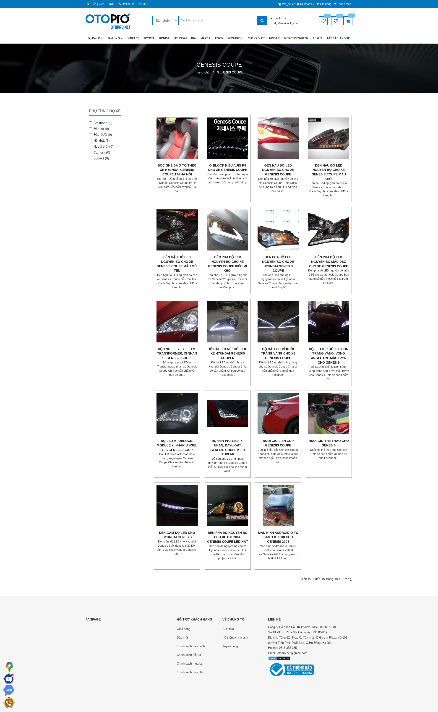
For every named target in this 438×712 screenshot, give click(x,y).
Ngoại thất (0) (103, 146)
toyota (294, 23)
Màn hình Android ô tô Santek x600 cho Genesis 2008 (278, 537)
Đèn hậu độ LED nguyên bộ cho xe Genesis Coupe (278, 170)
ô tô (286, 23)
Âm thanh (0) (103, 123)
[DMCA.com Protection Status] (279, 658)
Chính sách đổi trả (189, 655)
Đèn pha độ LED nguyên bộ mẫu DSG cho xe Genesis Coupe (328, 261)
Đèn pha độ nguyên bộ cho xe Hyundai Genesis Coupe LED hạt (227, 537)
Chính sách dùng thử (191, 672)
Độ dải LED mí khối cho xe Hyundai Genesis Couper (228, 353)
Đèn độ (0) (101, 128)
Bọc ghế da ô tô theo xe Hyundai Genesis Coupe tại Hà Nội (177, 170)
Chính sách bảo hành (191, 646)
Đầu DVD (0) (103, 134)
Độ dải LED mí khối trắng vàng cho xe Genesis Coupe (278, 353)
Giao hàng (183, 629)
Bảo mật (182, 637)
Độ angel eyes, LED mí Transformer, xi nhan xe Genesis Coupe (177, 353)
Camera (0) (102, 152)
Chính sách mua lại (189, 663)
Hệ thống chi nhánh (235, 637)
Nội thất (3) (102, 140)
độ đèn (278, 23)
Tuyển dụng (230, 646)
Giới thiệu (228, 629)
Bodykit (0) (101, 158)
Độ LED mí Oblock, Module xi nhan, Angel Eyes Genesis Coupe (177, 445)
